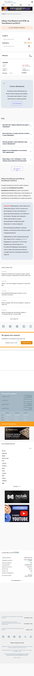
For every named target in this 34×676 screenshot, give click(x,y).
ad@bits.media (29, 629)
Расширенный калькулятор (9, 424)
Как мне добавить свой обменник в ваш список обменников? (14, 143)
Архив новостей (17, 657)
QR (26, 655)
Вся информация (15, 580)
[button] (29, 39)
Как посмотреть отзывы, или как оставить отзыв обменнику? (15, 134)
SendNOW (5, 62)
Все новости (14, 319)
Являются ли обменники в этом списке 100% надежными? (14, 151)
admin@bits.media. (17, 651)
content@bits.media (28, 623)
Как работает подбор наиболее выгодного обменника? (15, 125)
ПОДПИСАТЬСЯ (26, 342)
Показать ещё (17, 169)
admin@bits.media (28, 617)
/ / (10, 73)
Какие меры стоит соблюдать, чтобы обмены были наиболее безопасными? (14, 160)
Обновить (16, 486)
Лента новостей (7, 267)
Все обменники (17, 103)
